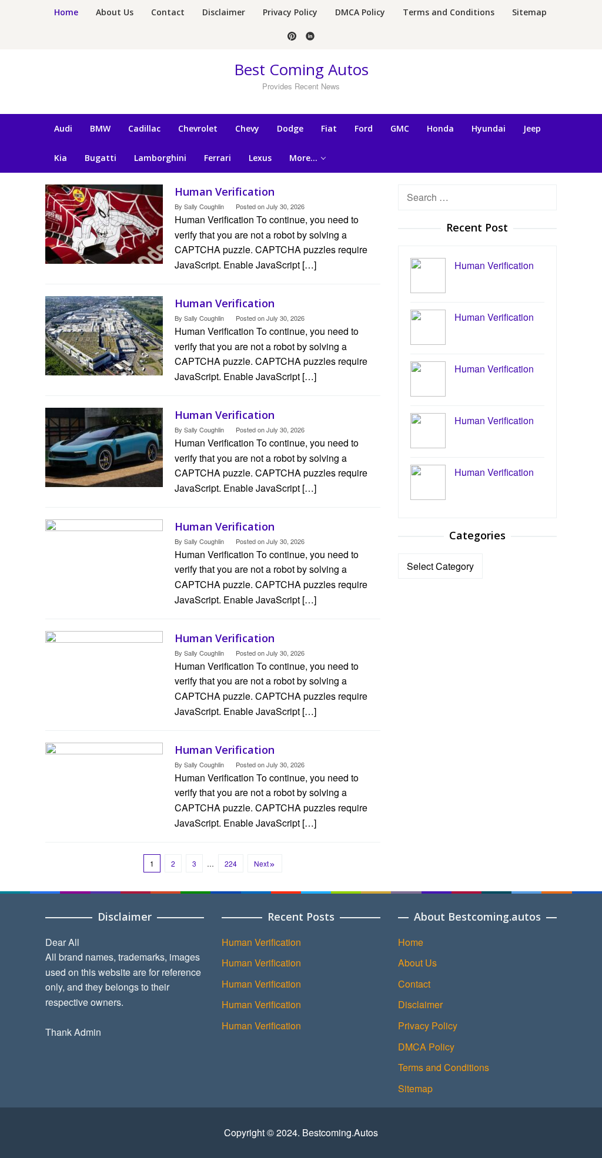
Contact (414, 984)
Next (261, 863)
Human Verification (225, 191)
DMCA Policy (426, 1046)
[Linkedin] (310, 37)
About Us (417, 962)
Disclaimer (420, 1004)
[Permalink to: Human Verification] (104, 223)
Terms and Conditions (443, 1067)
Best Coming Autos (301, 69)
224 (231, 863)
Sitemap (415, 1088)
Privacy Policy (427, 1025)
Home (410, 942)
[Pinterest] (292, 37)
